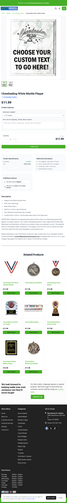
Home (3, 13)
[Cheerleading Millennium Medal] (33, 347)
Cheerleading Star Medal (33, 283)
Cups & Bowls (22, 433)
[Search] (55, 8)
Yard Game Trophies (24, 456)
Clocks (20, 426)
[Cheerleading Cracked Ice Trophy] (11, 308)
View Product (11, 293)
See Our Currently (33, 3)
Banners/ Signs (23, 420)
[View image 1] (4, 84)
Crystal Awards (22, 430)
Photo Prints (22, 463)
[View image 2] (10, 84)
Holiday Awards (23, 443)
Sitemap (4, 426)
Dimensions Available (9, 112)
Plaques (8, 13)
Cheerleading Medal (32, 322)
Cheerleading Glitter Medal (54, 284)
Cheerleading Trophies (10, 97)
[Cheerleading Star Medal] (33, 269)
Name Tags (21, 446)
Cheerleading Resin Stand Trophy (53, 323)
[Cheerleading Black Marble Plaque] (11, 347)
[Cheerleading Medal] (33, 308)
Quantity (6, 136)
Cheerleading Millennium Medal (31, 362)
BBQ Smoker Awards (24, 460)
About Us (4, 417)
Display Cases (22, 440)
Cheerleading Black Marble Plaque (9, 362)
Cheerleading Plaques (18, 13)
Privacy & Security (7, 423)
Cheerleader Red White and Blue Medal (10, 284)
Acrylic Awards (22, 413)
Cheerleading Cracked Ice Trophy (10, 323)
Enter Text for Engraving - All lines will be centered (17, 119)
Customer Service (7, 420)
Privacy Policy (31, 499)
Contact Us (37, 397)
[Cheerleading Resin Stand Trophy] (56, 308)
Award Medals (22, 417)
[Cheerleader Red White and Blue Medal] (11, 269)
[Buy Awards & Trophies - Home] (27, 8)
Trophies (21, 453)
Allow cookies (51, 498)
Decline (60, 498)
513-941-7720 (56, 423)
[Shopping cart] (59, 8)
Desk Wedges (22, 436)
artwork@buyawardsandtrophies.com (27, 236)
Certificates (21, 423)
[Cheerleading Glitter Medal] (56, 269)
